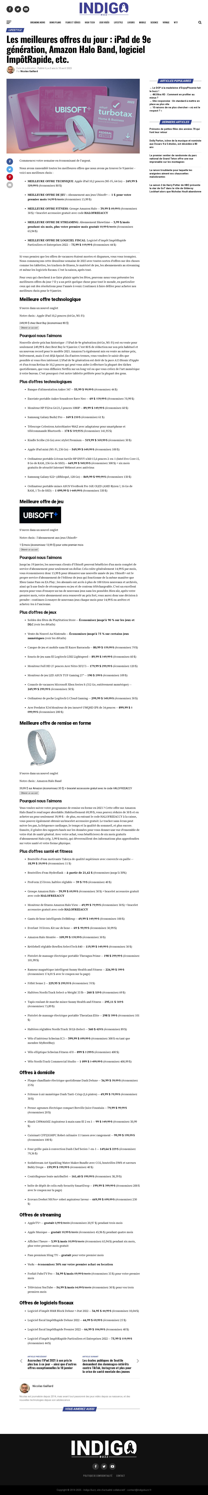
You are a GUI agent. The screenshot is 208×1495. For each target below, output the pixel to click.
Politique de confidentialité (97, 1475)
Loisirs (131, 22)
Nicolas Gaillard (29, 71)
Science (154, 22)
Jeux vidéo (104, 22)
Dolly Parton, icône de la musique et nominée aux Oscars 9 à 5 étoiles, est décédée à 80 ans (175, 144)
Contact (120, 1475)
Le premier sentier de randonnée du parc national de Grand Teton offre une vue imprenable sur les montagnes (173, 158)
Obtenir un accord (29, 328)
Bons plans (55, 22)
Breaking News (37, 22)
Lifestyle (118, 22)
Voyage (166, 22)
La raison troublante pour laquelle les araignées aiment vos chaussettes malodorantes (171, 173)
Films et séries (72, 22)
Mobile (142, 22)
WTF (176, 22)
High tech (90, 22)
